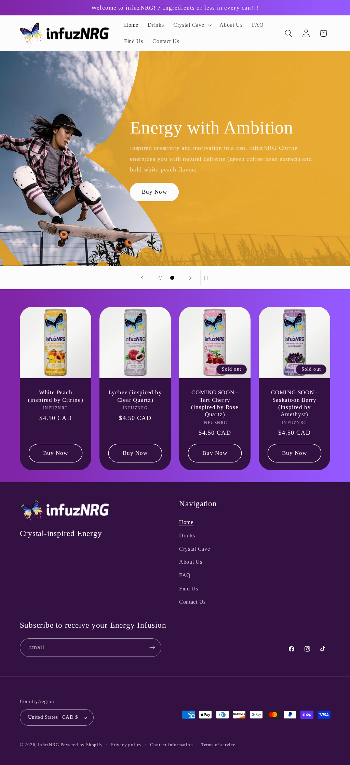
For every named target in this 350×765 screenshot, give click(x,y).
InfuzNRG (48, 744)
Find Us (188, 588)
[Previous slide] (142, 277)
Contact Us (192, 602)
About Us (190, 562)
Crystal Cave (194, 549)
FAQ (185, 575)
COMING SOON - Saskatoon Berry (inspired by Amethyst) (294, 403)
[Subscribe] (152, 647)
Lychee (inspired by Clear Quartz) (135, 396)
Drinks (187, 535)
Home (186, 522)
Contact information (171, 744)
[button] (192, 25)
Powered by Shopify (81, 744)
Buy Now (154, 192)
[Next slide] (190, 277)
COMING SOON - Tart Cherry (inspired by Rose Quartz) (214, 403)
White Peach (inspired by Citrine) (55, 396)
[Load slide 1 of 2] (160, 278)
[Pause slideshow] (207, 277)
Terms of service (218, 744)
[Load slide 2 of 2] (172, 278)
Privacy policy (126, 744)
